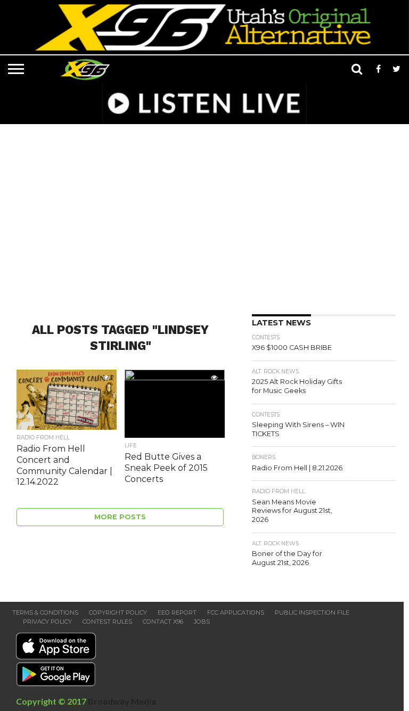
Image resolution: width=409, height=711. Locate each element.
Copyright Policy (118, 612)
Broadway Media (122, 701)
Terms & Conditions (45, 612)
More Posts (120, 517)
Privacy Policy (47, 621)
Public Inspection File (312, 612)
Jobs (202, 621)
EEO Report (177, 612)
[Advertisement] (207, 215)
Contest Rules (107, 621)
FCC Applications (235, 612)
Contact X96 (163, 621)
